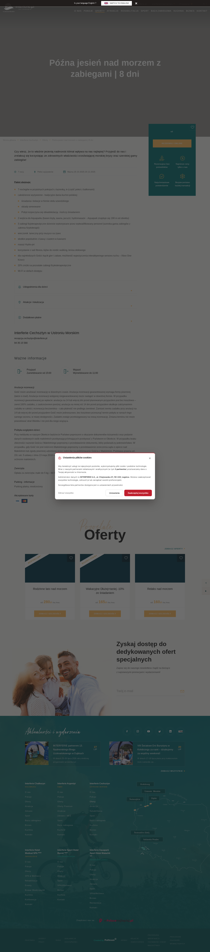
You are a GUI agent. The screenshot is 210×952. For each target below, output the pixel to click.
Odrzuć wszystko (66, 493)
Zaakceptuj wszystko (138, 493)
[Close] (136, 3)
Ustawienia (114, 493)
